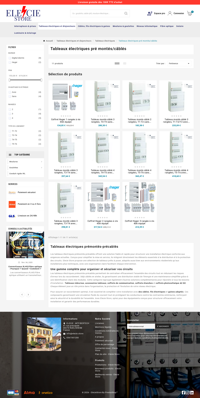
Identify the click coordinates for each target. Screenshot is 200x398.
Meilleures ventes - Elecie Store (107, 375)
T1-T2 (26, 131)
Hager (26, 62)
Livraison (99, 323)
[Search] (125, 13)
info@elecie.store (75, 333)
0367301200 (73, 338)
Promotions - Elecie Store (107, 365)
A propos (99, 337)
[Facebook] (184, 393)
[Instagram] (188, 393)
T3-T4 (26, 135)
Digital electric (26, 58)
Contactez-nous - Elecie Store (106, 349)
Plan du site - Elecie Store (107, 354)
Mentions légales (103, 327)
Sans (26, 96)
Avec (26, 92)
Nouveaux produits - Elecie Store (108, 369)
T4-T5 (26, 139)
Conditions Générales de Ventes (107, 332)
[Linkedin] (192, 393)
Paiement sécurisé (104, 341)
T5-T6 (26, 144)
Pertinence (179, 63)
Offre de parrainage (104, 344)
